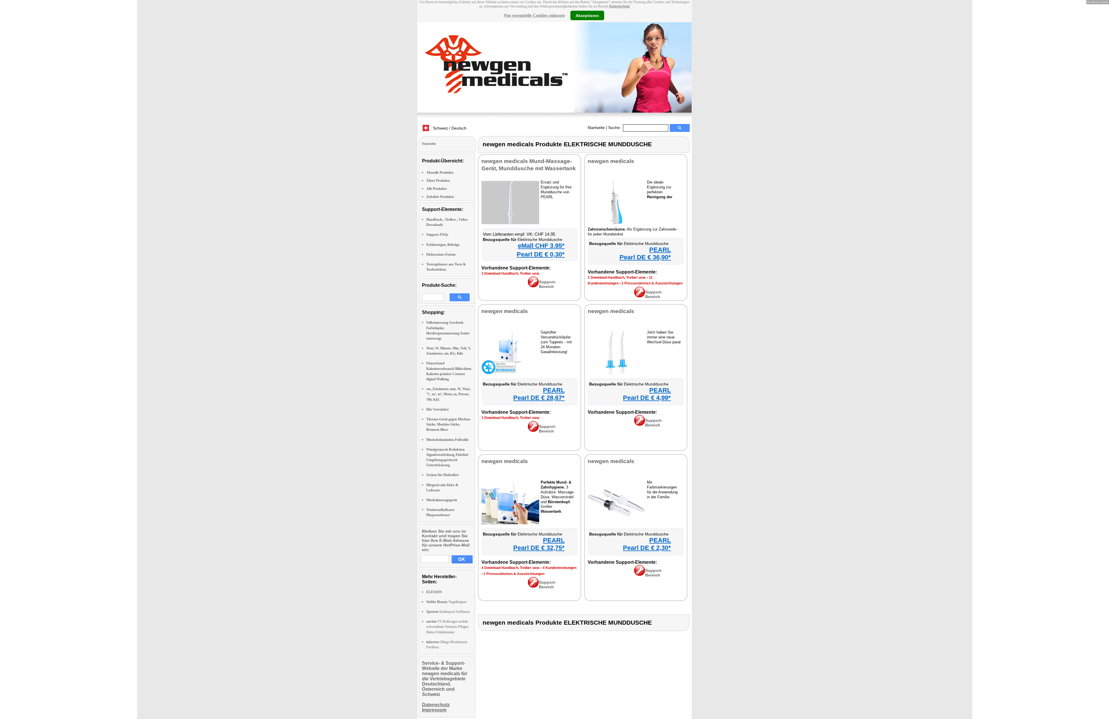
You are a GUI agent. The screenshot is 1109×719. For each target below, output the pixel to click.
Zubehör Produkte (440, 197)
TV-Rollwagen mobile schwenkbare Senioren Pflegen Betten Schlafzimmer (447, 626)
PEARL (660, 249)
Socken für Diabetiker (442, 475)
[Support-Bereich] (533, 286)
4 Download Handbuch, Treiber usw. (510, 568)
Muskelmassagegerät (441, 500)
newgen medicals (611, 161)
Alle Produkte (436, 189)
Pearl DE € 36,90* (645, 257)
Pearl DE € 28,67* (539, 397)
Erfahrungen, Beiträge (442, 245)
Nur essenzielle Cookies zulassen (534, 15)
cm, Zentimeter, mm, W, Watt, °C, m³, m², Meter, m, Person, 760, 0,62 (448, 394)
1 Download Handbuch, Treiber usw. (617, 278)
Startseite (596, 127)
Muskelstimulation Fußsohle (447, 440)
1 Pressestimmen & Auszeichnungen (513, 574)
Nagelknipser (446, 602)
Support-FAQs (437, 235)
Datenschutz (619, 6)
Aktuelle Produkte (439, 173)
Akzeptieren (587, 15)
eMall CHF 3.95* (541, 245)
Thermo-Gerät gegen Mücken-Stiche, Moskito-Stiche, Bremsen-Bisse (448, 424)
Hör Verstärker (437, 409)
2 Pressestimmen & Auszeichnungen (652, 283)
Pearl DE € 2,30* (647, 547)
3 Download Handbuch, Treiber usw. (510, 274)
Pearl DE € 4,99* (647, 397)
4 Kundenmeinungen (559, 568)
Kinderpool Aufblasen (448, 612)
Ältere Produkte (438, 181)
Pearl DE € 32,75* (539, 547)
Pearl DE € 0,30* (541, 254)
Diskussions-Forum (440, 254)
